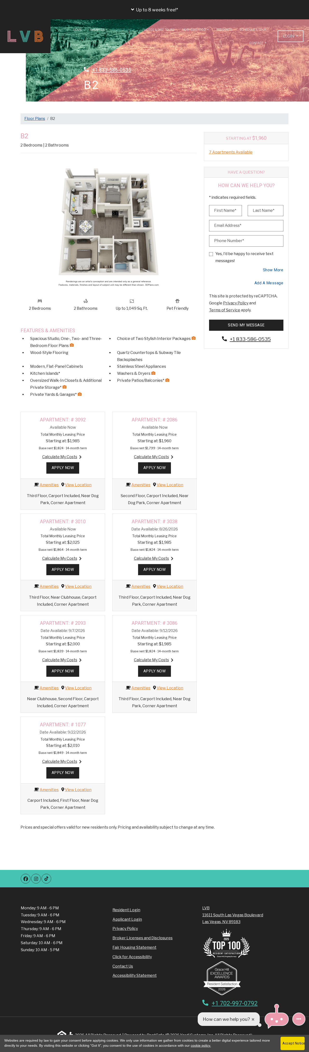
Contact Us (122, 966)
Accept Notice (293, 1043)
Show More (273, 269)
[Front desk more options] (298, 1019)
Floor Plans (34, 118)
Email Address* (227, 225)
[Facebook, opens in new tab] (25, 878)
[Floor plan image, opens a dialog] (109, 226)
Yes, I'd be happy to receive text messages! (244, 257)
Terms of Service (224, 310)
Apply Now (65, 467)
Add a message (268, 283)
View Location (78, 485)
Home (77, 29)
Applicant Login (127, 919)
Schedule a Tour (252, 29)
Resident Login (126, 909)
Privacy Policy (235, 303)
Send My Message (246, 325)
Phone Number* (229, 240)
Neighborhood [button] (194, 29)
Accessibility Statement (134, 975)
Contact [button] (256, 43)
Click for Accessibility (132, 957)
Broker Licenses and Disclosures (142, 938)
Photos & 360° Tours (158, 29)
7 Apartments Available (231, 152)
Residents (224, 29)
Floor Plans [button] (122, 29)
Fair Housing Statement (134, 947)
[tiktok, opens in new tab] (46, 878)
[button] (154, 9)
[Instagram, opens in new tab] (36, 878)
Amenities (97, 29)
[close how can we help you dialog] (253, 1019)
